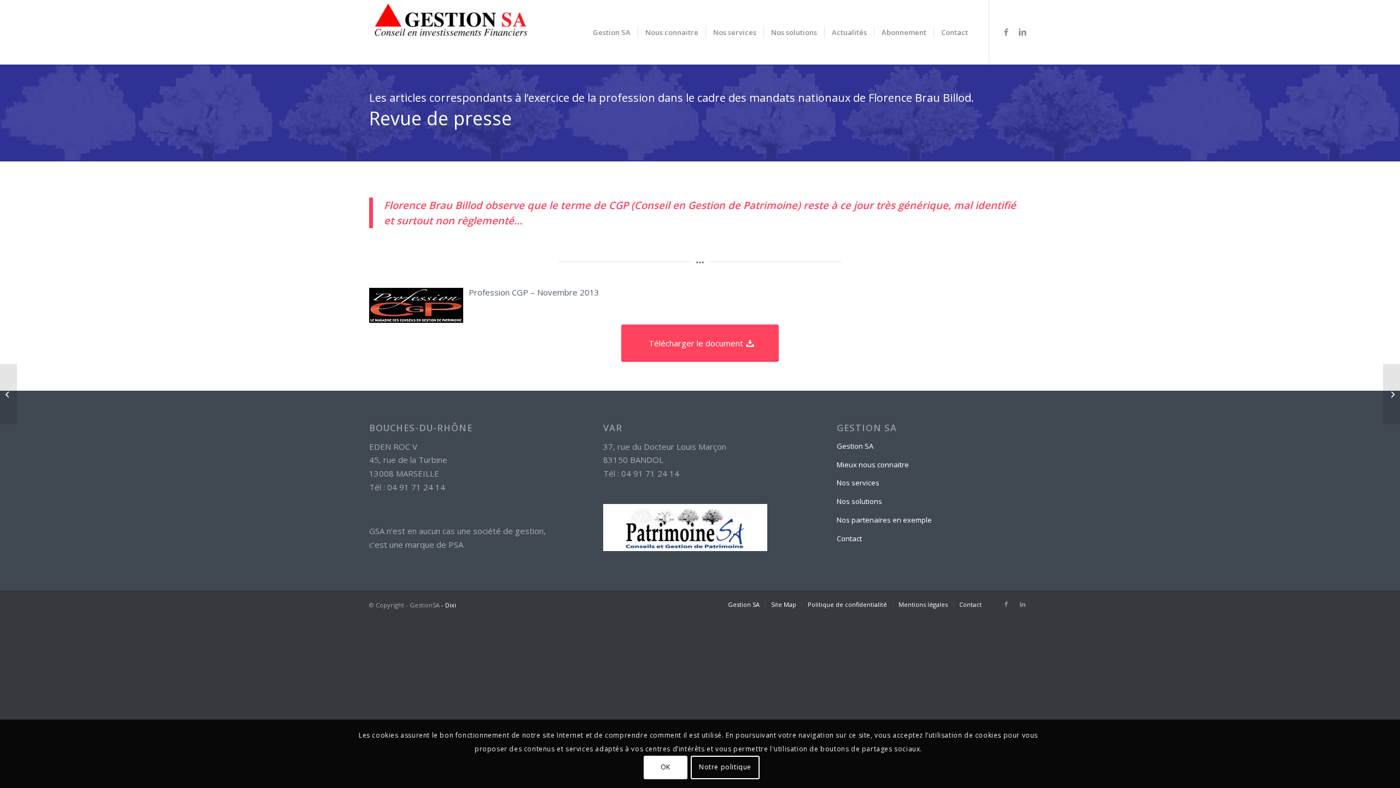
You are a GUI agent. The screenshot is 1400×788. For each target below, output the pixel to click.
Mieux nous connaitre (873, 465)
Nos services (858, 483)
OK (665, 767)
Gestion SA (855, 446)
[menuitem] (612, 32)
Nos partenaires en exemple (884, 520)
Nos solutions (859, 501)
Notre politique (725, 767)
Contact (849, 538)
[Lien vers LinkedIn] (1022, 32)
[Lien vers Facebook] (1006, 32)
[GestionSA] (451, 32)
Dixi (450, 605)
